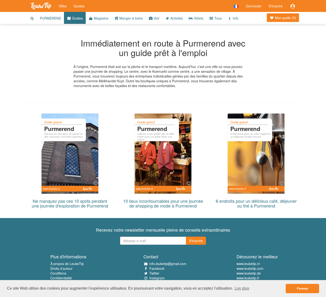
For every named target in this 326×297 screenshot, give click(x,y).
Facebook (156, 268)
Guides (79, 6)
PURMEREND (50, 18)
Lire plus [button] (242, 288)
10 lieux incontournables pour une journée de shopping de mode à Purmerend (163, 203)
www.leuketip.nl (248, 263)
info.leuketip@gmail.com (167, 263)
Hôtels (198, 18)
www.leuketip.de (249, 273)
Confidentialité (61, 278)
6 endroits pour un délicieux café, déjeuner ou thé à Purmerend (256, 203)
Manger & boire (130, 18)
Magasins (100, 18)
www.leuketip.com (250, 268)
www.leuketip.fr (248, 278)
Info (235, 18)
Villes (63, 6)
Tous (217, 18)
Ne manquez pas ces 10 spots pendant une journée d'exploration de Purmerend (70, 203)
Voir (156, 18)
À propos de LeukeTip (67, 263)
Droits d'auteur (61, 268)
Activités (176, 18)
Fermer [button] (302, 288)
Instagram (157, 278)
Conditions (58, 273)
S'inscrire (276, 6)
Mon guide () (285, 17)
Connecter (254, 6)
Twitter (154, 273)
